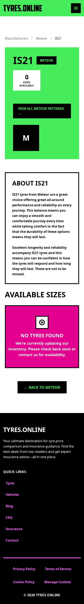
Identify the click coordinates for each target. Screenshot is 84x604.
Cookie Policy (23, 582)
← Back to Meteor (42, 387)
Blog (9, 506)
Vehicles (12, 494)
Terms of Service (58, 569)
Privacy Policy (24, 569)
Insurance (14, 529)
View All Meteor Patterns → (41, 111)
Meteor (41, 38)
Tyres (10, 483)
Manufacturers (16, 38)
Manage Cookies (57, 582)
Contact (12, 540)
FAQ (9, 517)
